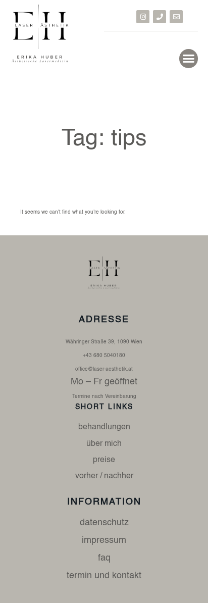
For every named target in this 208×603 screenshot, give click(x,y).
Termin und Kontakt (104, 575)
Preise (104, 460)
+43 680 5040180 (104, 355)
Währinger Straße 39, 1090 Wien (104, 341)
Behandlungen (104, 427)
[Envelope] (176, 16)
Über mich (104, 444)
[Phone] (159, 16)
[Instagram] (142, 16)
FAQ (104, 558)
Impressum (104, 540)
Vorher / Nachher (104, 476)
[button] (188, 58)
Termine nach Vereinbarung (104, 396)
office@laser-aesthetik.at (104, 369)
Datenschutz (104, 522)
